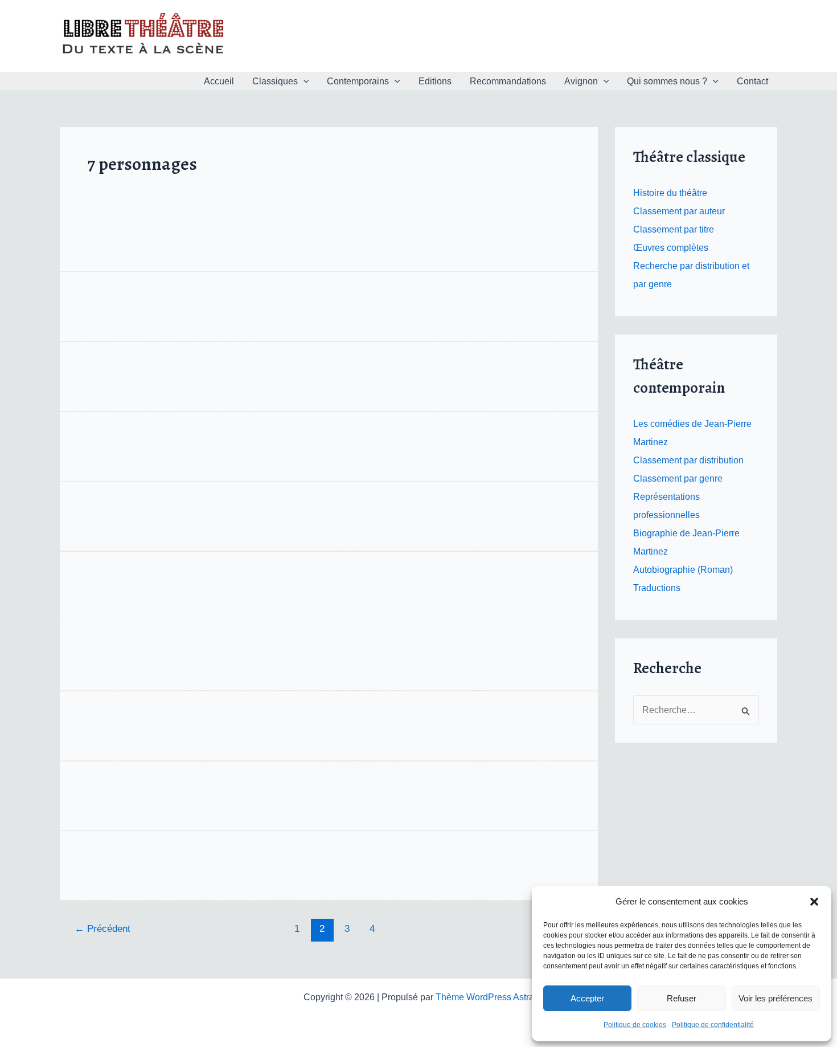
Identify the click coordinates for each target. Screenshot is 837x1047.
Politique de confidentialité (713, 1025)
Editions (435, 81)
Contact (752, 81)
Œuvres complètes (670, 247)
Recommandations (508, 81)
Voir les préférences (775, 998)
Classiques (275, 81)
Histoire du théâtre (670, 193)
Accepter (587, 998)
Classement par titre (673, 229)
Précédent (102, 928)
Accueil (219, 81)
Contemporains (358, 81)
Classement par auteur (679, 211)
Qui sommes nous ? (667, 81)
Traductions (656, 588)
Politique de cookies (635, 1025)
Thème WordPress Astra (485, 997)
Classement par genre (678, 478)
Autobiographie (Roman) (683, 570)
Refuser (681, 998)
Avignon (581, 81)
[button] (814, 901)
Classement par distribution (688, 460)
